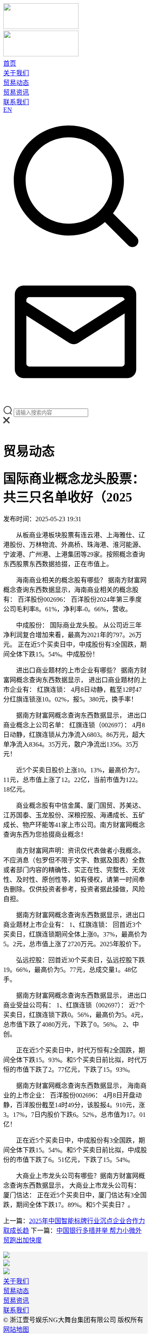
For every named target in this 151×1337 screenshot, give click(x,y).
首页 (9, 63)
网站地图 (16, 1329)
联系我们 (16, 102)
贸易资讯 (16, 92)
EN (7, 109)
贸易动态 (16, 82)
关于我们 (16, 73)
